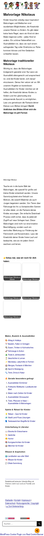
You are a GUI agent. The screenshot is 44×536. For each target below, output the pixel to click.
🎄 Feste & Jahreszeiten (15, 354)
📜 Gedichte (10, 435)
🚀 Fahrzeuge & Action (14, 351)
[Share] (37, 530)
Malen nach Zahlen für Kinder (20, 393)
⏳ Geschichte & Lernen (15, 358)
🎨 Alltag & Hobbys (13, 340)
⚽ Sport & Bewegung (14, 369)
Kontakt (17, 500)
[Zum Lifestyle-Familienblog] (22, 473)
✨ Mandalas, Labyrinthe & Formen (19, 361)
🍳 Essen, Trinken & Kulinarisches (19, 347)
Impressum (26, 500)
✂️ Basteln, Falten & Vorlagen (17, 343)
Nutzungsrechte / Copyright (28, 503)
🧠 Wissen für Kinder (13, 459)
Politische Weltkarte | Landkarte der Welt (22, 388)
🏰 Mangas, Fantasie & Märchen (18, 365)
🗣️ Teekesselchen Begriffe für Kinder (20, 421)
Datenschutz (10, 503)
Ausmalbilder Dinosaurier (18, 397)
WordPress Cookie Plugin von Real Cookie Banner (21, 534)
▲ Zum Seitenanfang (14, 506)
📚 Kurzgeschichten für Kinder (17, 442)
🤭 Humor (9, 438)
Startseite (9, 500)
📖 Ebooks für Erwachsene (16, 431)
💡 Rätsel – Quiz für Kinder (16, 414)
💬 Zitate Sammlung (13, 463)
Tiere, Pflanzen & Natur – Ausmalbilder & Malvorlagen (19, 402)
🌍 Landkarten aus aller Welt (17, 456)
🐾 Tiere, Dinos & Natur (15, 372)
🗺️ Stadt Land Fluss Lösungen (17, 417)
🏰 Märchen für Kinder (14, 445)
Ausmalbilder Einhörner (17, 382)
